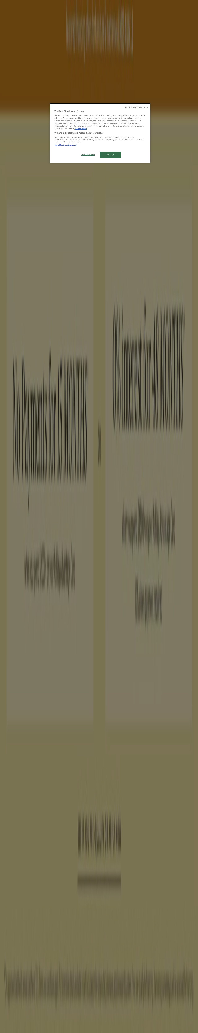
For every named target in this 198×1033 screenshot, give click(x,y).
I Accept (110, 155)
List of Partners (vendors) (65, 145)
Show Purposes (88, 154)
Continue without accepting (136, 107)
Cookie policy (81, 128)
